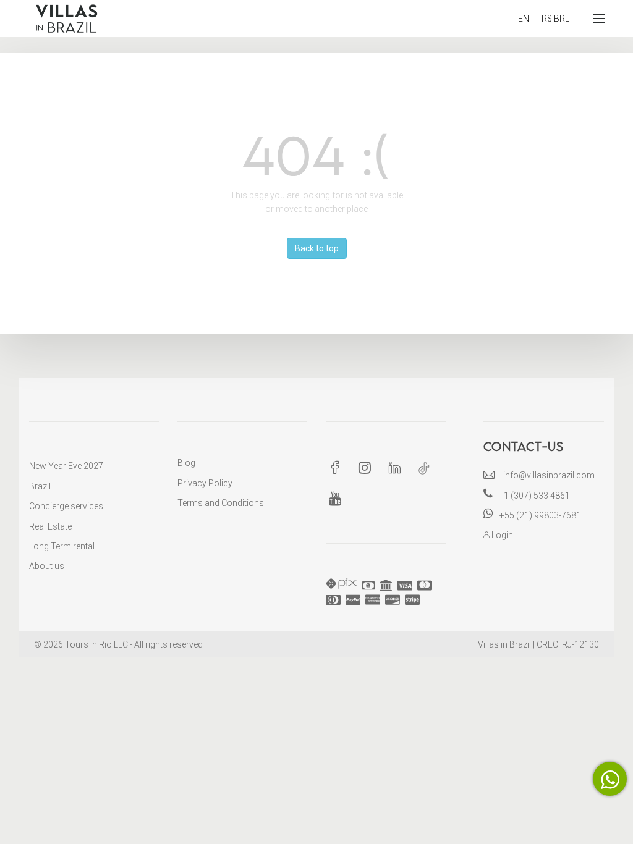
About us (46, 566)
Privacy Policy (204, 483)
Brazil (40, 486)
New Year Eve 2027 (66, 466)
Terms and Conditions (220, 503)
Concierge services (66, 506)
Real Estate (50, 526)
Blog (186, 463)
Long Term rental (62, 546)
